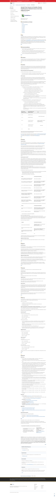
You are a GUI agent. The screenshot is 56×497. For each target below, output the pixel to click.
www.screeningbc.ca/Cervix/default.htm (36, 398)
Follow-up (23, 31)
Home (34, 485)
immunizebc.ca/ (38, 135)
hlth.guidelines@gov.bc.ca (41, 431)
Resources (23, 32)
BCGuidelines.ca (30, 39)
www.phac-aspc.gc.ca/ (36, 134)
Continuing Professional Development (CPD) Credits (13, 21)
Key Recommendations (25, 24)
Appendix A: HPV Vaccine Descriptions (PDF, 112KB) (28, 407)
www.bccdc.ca (28, 135)
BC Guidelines (11, 8)
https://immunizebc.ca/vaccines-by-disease (32, 400)
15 (25, 329)
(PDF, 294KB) (24, 144)
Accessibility (42, 485)
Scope (23, 23)
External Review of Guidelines (14, 11)
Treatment (23, 30)
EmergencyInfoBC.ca (19, 1)
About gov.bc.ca (36, 486)
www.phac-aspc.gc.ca (31, 402)
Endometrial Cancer (28, 40)
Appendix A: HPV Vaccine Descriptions (42, 133)
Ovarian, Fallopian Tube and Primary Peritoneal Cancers (38, 40)
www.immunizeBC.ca (28, 399)
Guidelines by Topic (12, 17)
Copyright (42, 486)
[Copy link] (54, 496)
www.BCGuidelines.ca (39, 432)
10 (30, 99)
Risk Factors (23, 25)
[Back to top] (54, 494)
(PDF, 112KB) (22, 134)
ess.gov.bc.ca (33, 1)
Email (22, 472)
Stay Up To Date (12, 14)
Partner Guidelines (12, 19)
